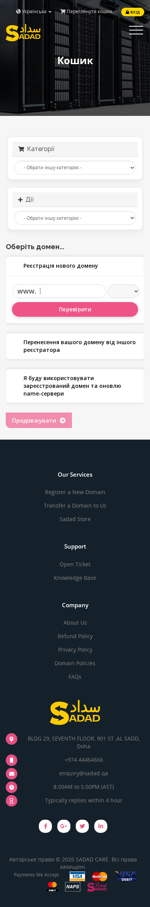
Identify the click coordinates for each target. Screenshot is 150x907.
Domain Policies (75, 663)
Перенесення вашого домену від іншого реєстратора (79, 345)
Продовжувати (36, 420)
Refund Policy (75, 636)
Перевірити (75, 309)
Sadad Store (75, 519)
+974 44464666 (84, 759)
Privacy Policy (75, 649)
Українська (34, 11)
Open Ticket (75, 564)
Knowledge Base (75, 577)
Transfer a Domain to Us (75, 505)
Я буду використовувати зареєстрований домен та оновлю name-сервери (72, 385)
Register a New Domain (75, 492)
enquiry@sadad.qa (83, 773)
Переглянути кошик (89, 11)
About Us (75, 622)
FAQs (75, 676)
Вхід (134, 12)
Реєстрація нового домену (60, 265)
